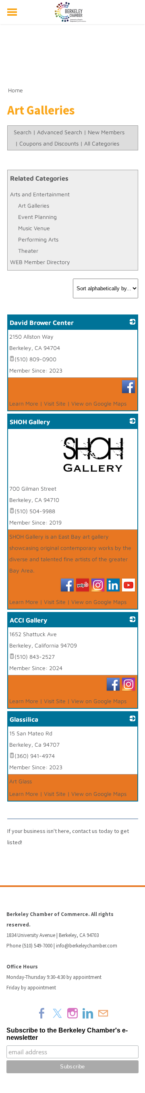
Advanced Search (59, 132)
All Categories (101, 143)
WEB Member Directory (40, 261)
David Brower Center (42, 322)
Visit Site (55, 403)
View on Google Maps (98, 403)
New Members (106, 132)
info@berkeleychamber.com (86, 945)
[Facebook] (42, 1013)
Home (15, 90)
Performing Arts (38, 239)
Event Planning (37, 216)
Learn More (23, 403)
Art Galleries (33, 205)
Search (22, 132)
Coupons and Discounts (49, 143)
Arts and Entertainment (40, 194)
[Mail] (103, 1013)
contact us (84, 831)
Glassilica (24, 719)
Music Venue (34, 228)
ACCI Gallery (28, 620)
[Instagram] (72, 1013)
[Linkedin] (88, 1013)
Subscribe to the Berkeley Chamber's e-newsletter (67, 1034)
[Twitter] (57, 1013)
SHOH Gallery (30, 421)
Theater (28, 250)
